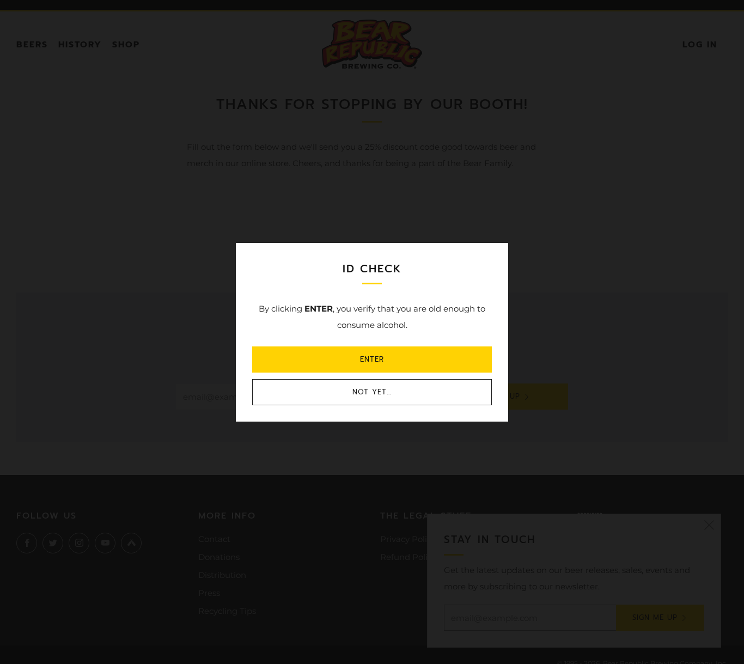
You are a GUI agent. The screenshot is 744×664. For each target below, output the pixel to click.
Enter (372, 359)
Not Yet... (372, 392)
